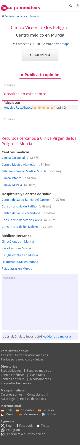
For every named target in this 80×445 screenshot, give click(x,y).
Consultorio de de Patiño (19, 206)
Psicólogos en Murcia (16, 248)
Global (51, 414)
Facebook (26, 426)
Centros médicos (13, 375)
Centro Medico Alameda (18, 165)
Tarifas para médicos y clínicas (22, 359)
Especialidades (11, 371)
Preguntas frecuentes (16, 383)
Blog (9, 426)
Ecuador (48, 410)
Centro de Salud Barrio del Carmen (26, 200)
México (10, 414)
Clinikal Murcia (12, 185)
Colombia (27, 410)
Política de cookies (33, 399)
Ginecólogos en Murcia (18, 241)
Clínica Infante (11, 178)
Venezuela (31, 414)
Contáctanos (36, 394)
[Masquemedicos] (20, 6)
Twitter (46, 426)
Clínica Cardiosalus (15, 158)
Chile (9, 410)
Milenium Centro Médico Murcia (24, 171)
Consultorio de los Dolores (20, 227)
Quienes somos (12, 394)
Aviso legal (8, 399)
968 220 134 (42, 55)
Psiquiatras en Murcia (17, 268)
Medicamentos (40, 379)
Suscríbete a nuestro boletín (25, 434)
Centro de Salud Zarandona (21, 213)
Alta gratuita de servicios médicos (24, 355)
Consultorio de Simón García (22, 220)
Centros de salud (13, 379)
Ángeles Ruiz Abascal (18, 107)
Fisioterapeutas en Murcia (20, 262)
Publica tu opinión (42, 74)
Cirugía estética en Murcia (20, 255)
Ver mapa (63, 44)
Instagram (13, 430)
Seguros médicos (39, 371)
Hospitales (37, 375)
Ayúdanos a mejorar (57, 336)
